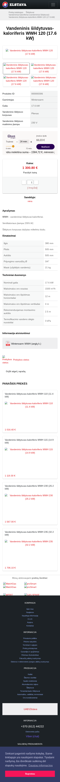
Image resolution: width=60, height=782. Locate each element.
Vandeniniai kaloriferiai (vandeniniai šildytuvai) (29, 15)
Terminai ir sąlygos (30, 645)
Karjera (30, 622)
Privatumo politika (30, 638)
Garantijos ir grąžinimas (30, 652)
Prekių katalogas (16, 12)
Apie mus (30, 609)
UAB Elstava (30, 709)
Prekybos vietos (21, 359)
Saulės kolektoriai (30, 681)
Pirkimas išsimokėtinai (30, 655)
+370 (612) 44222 (32, 726)
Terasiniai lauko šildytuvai (30, 691)
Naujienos (30, 612)
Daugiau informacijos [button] (40, 765)
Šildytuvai (30, 12)
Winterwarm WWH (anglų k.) (26, 343)
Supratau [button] (30, 773)
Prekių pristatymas (30, 648)
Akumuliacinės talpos (30, 684)
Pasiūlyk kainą (30, 172)
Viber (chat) (32, 736)
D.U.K (30, 619)
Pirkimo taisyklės (30, 642)
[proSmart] (34, 587)
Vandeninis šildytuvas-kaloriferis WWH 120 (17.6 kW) (32, 17)
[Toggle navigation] (53, 4)
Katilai (30, 674)
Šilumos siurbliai (30, 678)
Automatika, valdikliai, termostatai (30, 694)
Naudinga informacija (30, 616)
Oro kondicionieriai (30, 698)
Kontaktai (30, 626)
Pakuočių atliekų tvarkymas (30, 658)
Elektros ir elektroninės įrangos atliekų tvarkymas (30, 662)
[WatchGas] (13, 587)
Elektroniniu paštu (32, 732)
